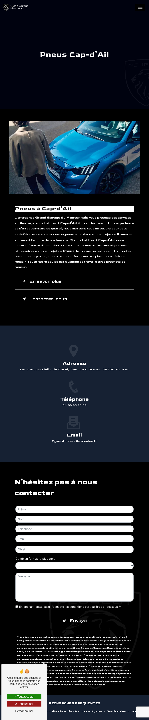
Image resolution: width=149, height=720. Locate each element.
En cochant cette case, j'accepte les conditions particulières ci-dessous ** (70, 606)
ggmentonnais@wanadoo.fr (74, 441)
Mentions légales (88, 711)
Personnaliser (24, 711)
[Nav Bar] (140, 7)
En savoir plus (45, 281)
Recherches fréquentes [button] (74, 703)
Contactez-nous (48, 299)
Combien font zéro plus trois (35, 558)
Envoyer (79, 620)
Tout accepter (25, 696)
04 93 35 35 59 (75, 405)
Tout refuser (25, 703)
